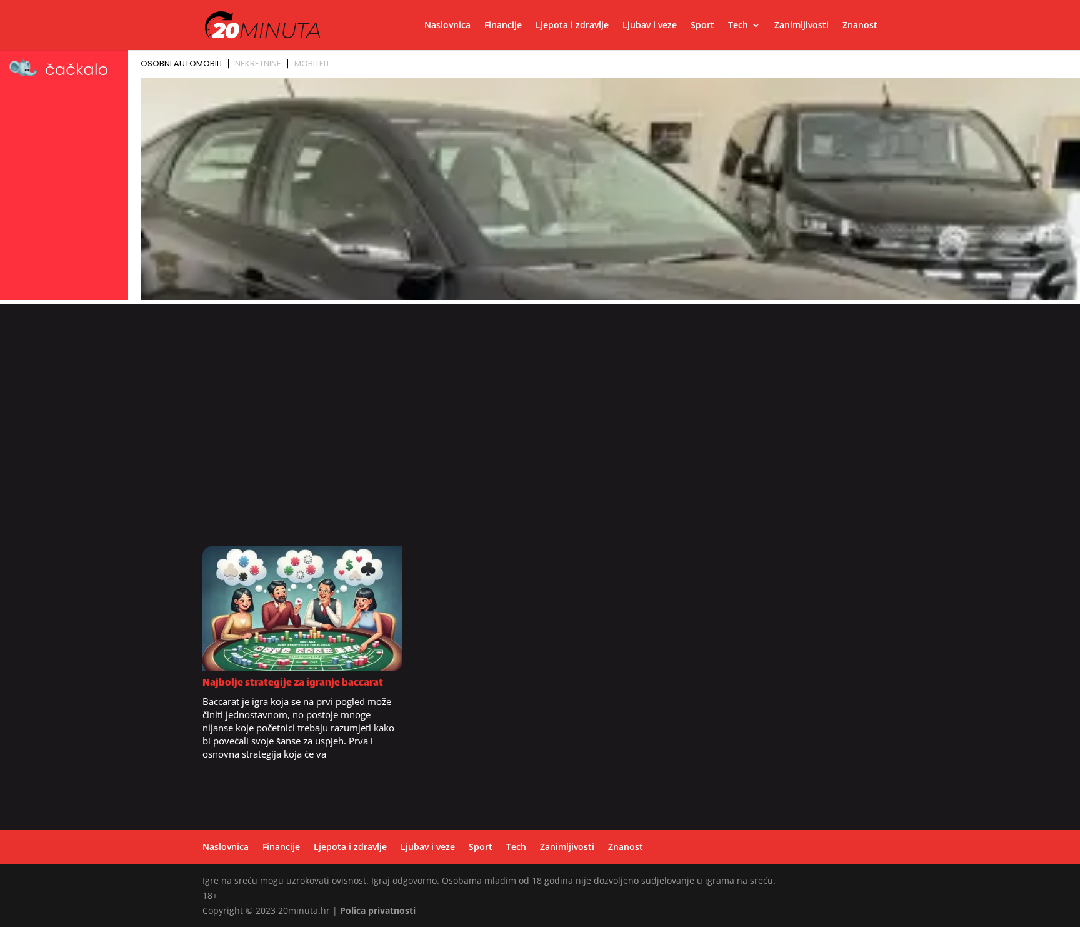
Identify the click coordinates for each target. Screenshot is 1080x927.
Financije (503, 26)
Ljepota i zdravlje (572, 26)
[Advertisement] (540, 431)
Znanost (860, 26)
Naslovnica (447, 26)
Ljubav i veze (649, 26)
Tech (738, 26)
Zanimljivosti (801, 26)
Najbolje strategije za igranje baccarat (292, 683)
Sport (702, 26)
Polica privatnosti (378, 910)
